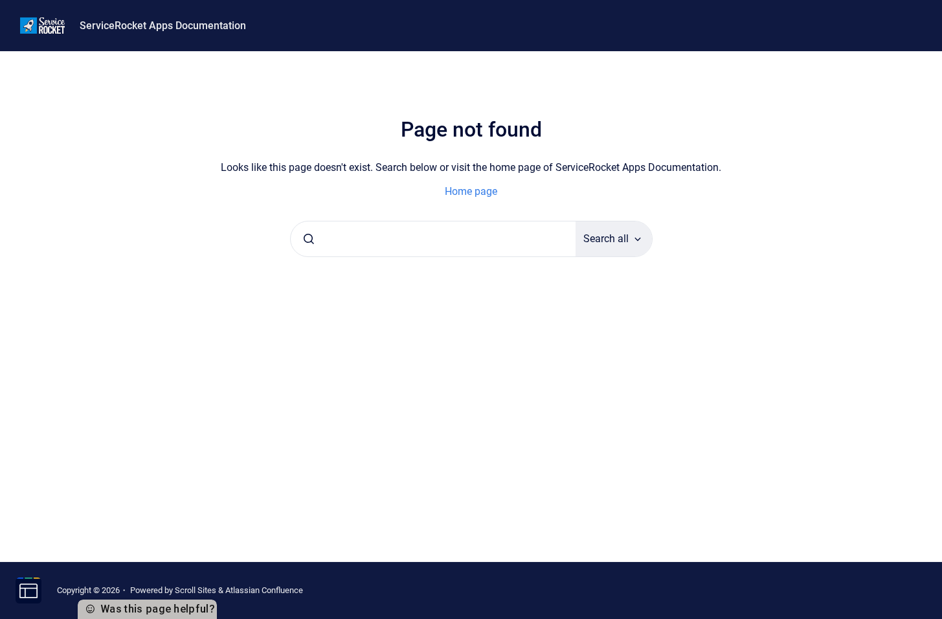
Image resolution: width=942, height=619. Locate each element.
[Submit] (308, 239)
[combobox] (433, 238)
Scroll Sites (195, 590)
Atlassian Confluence (264, 590)
